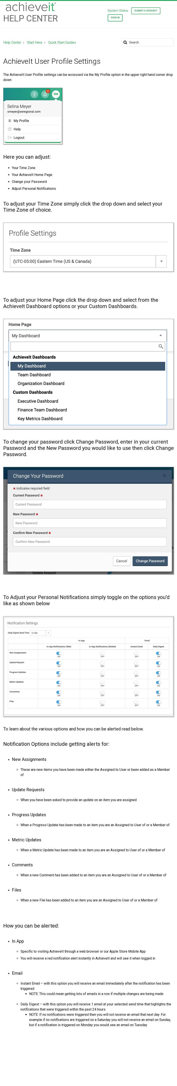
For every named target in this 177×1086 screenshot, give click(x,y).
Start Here (34, 42)
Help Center (12, 42)
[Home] (30, 6)
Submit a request (146, 10)
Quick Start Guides (62, 42)
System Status (118, 11)
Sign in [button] (115, 17)
